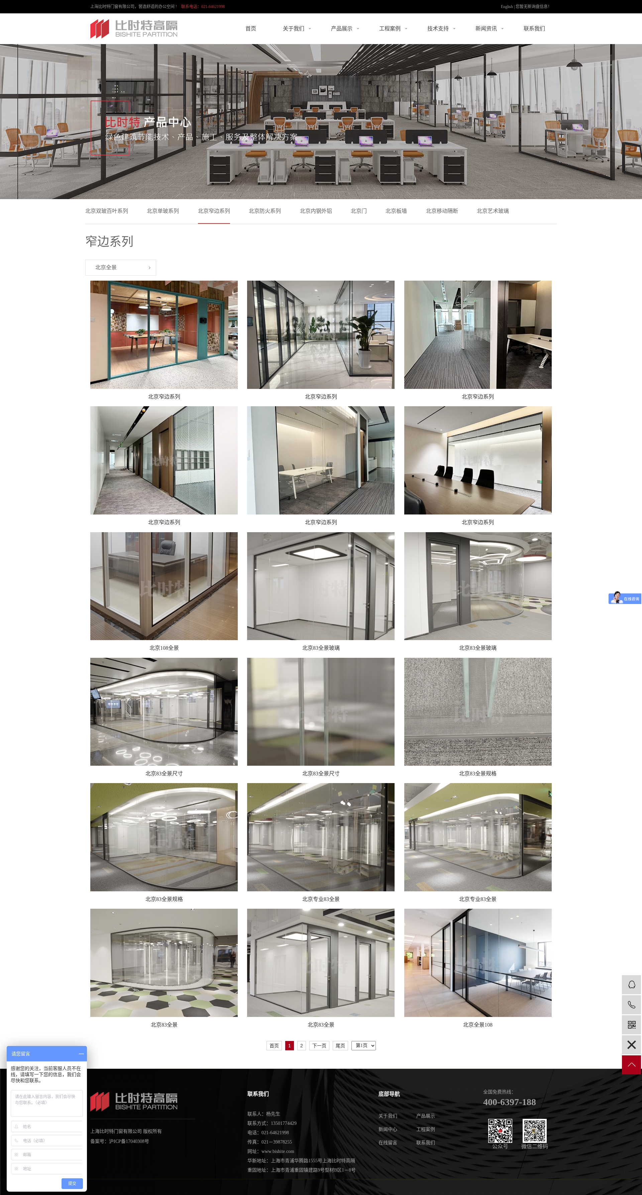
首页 (250, 28)
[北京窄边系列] (164, 335)
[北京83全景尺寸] (164, 712)
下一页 (319, 1045)
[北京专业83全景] (321, 837)
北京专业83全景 (321, 899)
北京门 (359, 211)
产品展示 (341, 28)
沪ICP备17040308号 (129, 1141)
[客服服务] (631, 984)
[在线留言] (631, 1044)
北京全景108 (478, 1025)
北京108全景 (164, 648)
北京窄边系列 (214, 211)
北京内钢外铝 (316, 211)
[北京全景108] (478, 963)
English (507, 6)
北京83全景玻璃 (321, 648)
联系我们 (534, 28)
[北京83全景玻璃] (321, 586)
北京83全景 (164, 1025)
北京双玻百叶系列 (106, 211)
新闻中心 (388, 1129)
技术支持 (438, 28)
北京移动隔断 (442, 211)
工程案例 (390, 28)
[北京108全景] (164, 586)
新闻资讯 (486, 28)
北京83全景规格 (478, 773)
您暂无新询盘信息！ (534, 6)
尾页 (340, 1045)
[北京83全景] (164, 963)
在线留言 (388, 1142)
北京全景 (106, 267)
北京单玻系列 (163, 211)
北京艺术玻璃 (493, 211)
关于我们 (293, 28)
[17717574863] (631, 1004)
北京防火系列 (265, 211)
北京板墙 (396, 211)
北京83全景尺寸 (164, 773)
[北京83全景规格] (478, 712)
